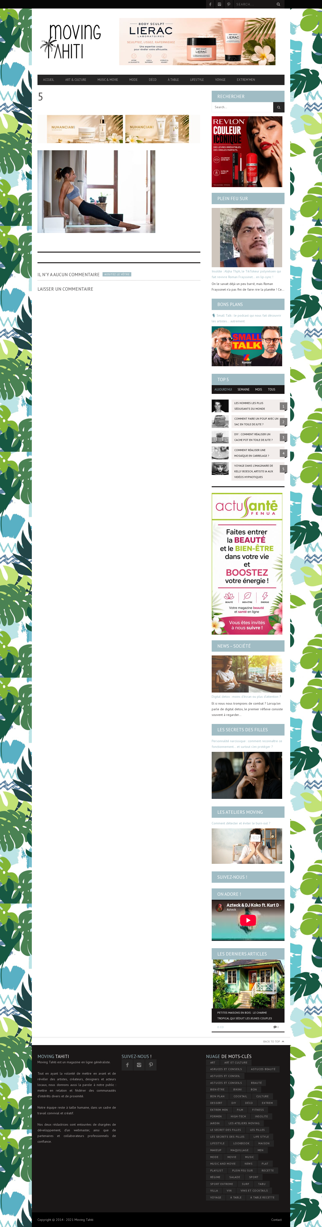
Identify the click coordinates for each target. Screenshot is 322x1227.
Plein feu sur (232, 198)
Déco (153, 80)
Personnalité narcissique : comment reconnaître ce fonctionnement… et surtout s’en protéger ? (247, 744)
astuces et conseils (226, 1083)
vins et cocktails (254, 1190)
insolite (261, 1116)
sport (254, 1177)
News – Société (234, 646)
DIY (233, 1103)
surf (245, 1184)
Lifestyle (197, 80)
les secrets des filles (227, 1136)
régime (215, 1177)
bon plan (217, 1096)
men (261, 1150)
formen (216, 1116)
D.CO (220, 1027)
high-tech (238, 1116)
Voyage (220, 80)
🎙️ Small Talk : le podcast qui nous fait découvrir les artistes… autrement (246, 318)
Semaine (244, 389)
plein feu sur (242, 1170)
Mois (258, 389)
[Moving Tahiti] (74, 42)
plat (265, 1163)
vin (229, 1190)
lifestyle (217, 1143)
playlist (216, 1170)
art (212, 1062)
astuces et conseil (225, 1076)
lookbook (241, 1143)
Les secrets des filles (242, 729)
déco (249, 1103)
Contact (276, 1220)
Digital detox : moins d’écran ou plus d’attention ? (246, 696)
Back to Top (271, 1041)
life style (261, 1136)
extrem (267, 1103)
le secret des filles (225, 1130)
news (249, 1163)
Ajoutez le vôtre (116, 274)
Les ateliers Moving (240, 812)
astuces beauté (263, 1069)
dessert (216, 1103)
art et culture (236, 1062)
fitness (258, 1109)
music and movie (223, 1163)
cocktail (240, 1096)
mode (214, 1157)
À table (173, 80)
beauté (256, 1083)
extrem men (219, 1109)
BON (254, 1089)
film (240, 1109)
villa (214, 1190)
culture (262, 1096)
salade (234, 1177)
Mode (133, 80)
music (249, 1157)
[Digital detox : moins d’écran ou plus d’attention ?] (247, 674)
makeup (216, 1150)
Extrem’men (246, 80)
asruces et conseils (226, 1069)
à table (235, 1197)
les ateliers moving (244, 1123)
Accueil (48, 80)
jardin (215, 1123)
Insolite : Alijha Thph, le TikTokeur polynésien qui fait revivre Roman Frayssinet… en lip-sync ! (246, 274)
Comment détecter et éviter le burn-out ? (241, 823)
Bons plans (230, 304)
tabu (261, 1184)
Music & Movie (108, 80)
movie (231, 1157)
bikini (237, 1089)
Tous (271, 389)
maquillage (240, 1150)
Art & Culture (75, 80)
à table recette (262, 1197)
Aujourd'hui (223, 389)
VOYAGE (216, 1197)
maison (264, 1143)
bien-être (217, 1089)
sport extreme (221, 1184)
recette (268, 1170)
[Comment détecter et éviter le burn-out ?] (247, 846)
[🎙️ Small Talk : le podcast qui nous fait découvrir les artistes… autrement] (247, 346)
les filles (257, 1130)
